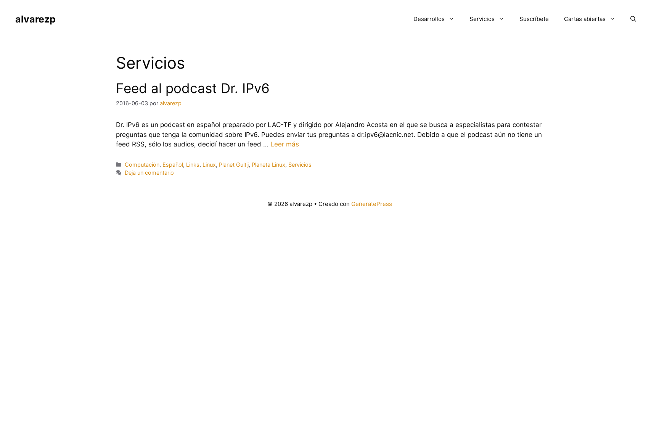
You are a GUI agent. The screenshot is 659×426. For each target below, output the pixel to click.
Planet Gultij (234, 164)
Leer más (284, 144)
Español (172, 164)
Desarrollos (429, 19)
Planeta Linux (268, 164)
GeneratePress (371, 203)
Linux (209, 164)
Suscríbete (534, 19)
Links (192, 164)
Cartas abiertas (585, 19)
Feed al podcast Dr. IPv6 (193, 88)
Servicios (482, 19)
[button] (633, 19)
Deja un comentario (149, 172)
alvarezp (35, 19)
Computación (142, 164)
